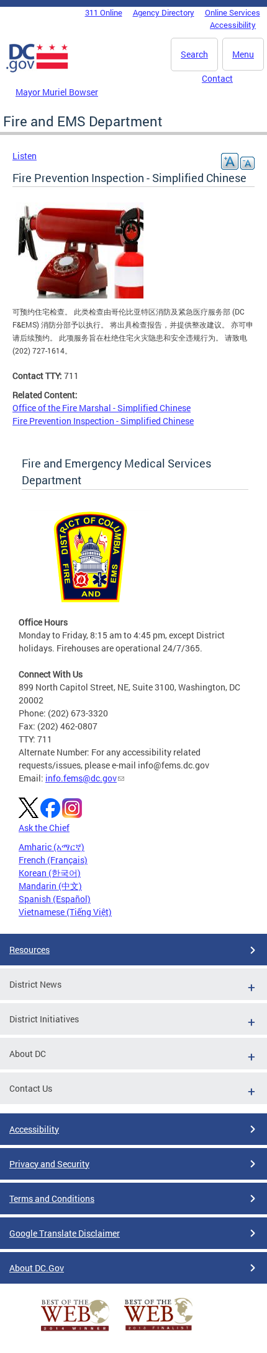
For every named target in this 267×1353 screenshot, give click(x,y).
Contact (217, 78)
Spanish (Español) (55, 899)
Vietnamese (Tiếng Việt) (65, 912)
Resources (29, 949)
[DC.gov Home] (37, 70)
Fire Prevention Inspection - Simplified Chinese (103, 421)
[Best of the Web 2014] (75, 1331)
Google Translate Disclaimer (64, 1233)
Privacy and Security (49, 1164)
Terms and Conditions (51, 1198)
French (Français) (53, 860)
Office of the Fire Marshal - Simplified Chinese (101, 408)
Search (194, 54)
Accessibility (233, 24)
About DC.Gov (36, 1268)
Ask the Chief (44, 827)
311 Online (103, 12)
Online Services (232, 12)
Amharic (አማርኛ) (51, 847)
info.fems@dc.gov (81, 778)
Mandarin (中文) (50, 886)
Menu (243, 54)
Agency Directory (163, 12)
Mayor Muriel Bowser (57, 92)
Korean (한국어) (50, 873)
